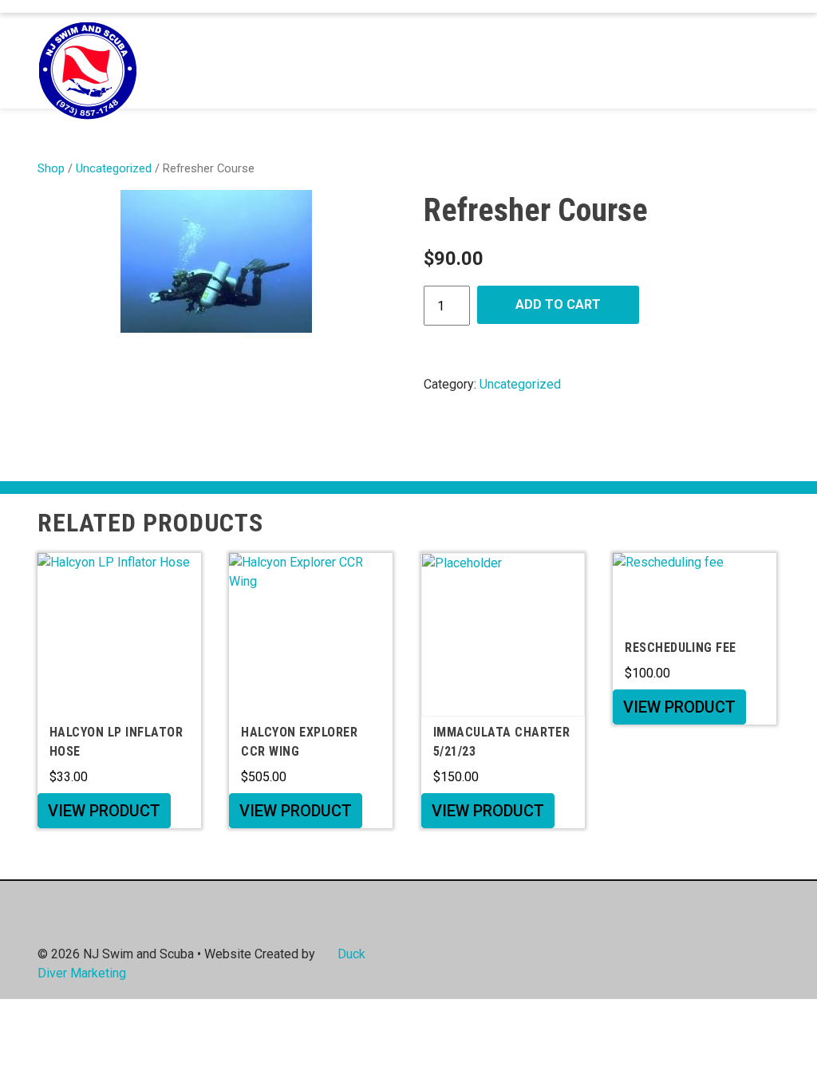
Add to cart (558, 304)
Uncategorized (114, 168)
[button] (762, 61)
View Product (104, 810)
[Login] (737, 60)
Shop (51, 168)
